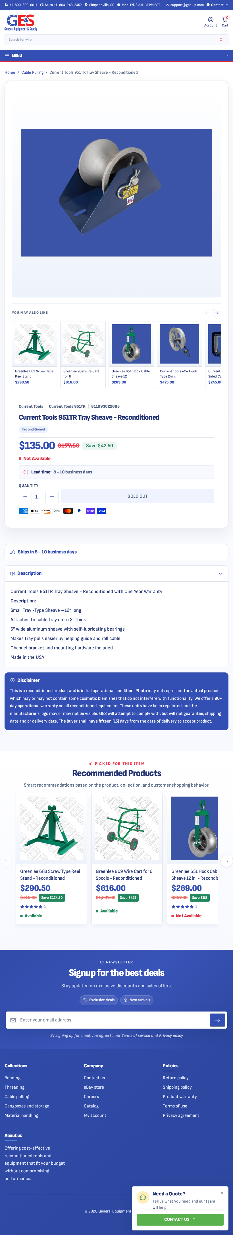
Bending (12, 1078)
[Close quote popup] (221, 1193)
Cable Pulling (32, 72)
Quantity (29, 485)
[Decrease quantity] (25, 497)
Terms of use (175, 1106)
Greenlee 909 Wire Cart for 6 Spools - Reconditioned (124, 874)
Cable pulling (17, 1096)
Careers (91, 1096)
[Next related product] (217, 313)
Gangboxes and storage (27, 1106)
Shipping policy (177, 1087)
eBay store (94, 1087)
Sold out (138, 496)
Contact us (94, 1078)
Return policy (176, 1078)
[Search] (221, 40)
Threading (14, 1087)
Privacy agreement (181, 1115)
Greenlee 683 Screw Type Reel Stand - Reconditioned (50, 874)
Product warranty (180, 1096)
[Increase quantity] (52, 497)
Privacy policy (171, 1035)
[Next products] (226, 861)
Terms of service (136, 1035)
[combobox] (112, 40)
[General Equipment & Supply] (21, 23)
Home (10, 72)
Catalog (91, 1106)
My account (95, 1115)
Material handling (21, 1115)
